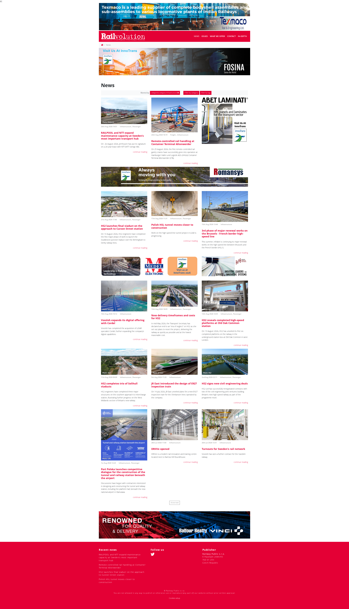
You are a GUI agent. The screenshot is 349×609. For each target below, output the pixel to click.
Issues (204, 36)
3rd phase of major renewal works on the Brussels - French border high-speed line (225, 233)
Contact (231, 36)
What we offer (217, 36)
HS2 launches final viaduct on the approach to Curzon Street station (122, 227)
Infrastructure (164, 93)
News (196, 36)
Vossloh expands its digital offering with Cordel (122, 321)
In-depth (242, 36)
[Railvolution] (124, 36)
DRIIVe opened (160, 449)
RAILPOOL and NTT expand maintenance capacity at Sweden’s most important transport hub (122, 135)
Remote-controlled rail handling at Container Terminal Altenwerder (172, 142)
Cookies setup (174, 598)
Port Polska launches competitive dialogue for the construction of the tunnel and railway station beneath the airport (123, 474)
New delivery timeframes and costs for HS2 (173, 317)
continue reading (140, 152)
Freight (173, 135)
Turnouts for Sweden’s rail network (223, 449)
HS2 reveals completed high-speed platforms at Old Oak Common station (223, 323)
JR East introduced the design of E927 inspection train (174, 385)
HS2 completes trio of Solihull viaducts (119, 385)
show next (175, 502)
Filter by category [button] (191, 93)
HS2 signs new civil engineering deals (225, 383)
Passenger (137, 126)
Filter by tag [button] (205, 93)
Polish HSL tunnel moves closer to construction (172, 226)
